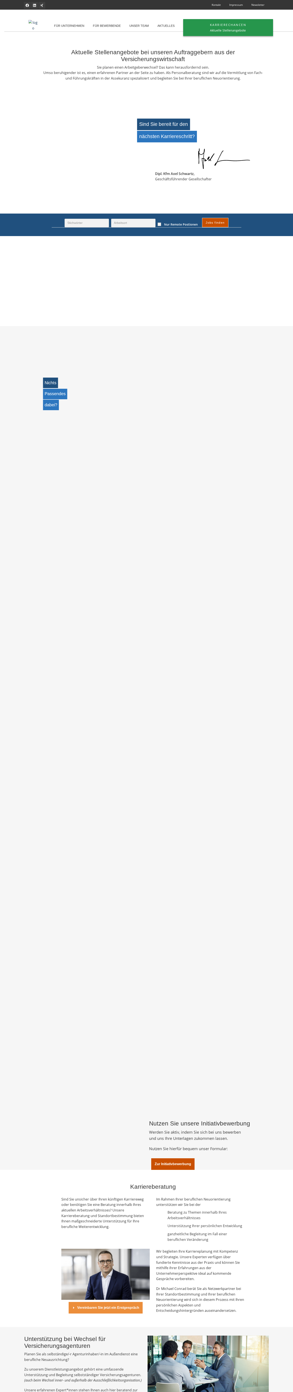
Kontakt (216, 5)
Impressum (236, 5)
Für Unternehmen (69, 25)
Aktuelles (166, 25)
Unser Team (139, 25)
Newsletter (257, 5)
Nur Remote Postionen (181, 224)
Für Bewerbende (107, 25)
